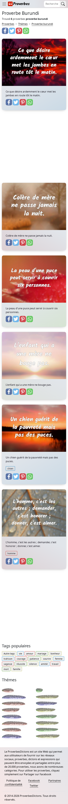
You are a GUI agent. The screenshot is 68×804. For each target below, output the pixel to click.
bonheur (55, 653)
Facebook (34, 780)
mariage (41, 653)
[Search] (63, 4)
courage (21, 658)
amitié (44, 663)
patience (34, 658)
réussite (20, 663)
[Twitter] (12, 31)
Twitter (34, 785)
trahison (8, 658)
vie (20, 653)
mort (6, 669)
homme (11, 553)
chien (10, 468)
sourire (47, 658)
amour (29, 653)
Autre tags (9, 653)
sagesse (8, 663)
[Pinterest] (19, 31)
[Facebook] (5, 31)
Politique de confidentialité (13, 782)
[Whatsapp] (26, 31)
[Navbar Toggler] (4, 4)
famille (16, 669)
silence (33, 663)
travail (55, 663)
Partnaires (54, 780)
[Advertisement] (34, 149)
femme (58, 658)
